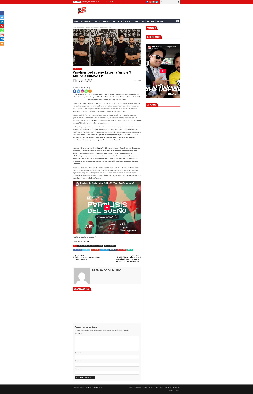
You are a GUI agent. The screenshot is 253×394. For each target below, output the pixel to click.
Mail (130, 249)
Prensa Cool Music (86, 80)
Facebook (78, 249)
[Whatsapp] (86, 91)
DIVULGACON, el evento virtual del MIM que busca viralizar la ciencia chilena (127, 258)
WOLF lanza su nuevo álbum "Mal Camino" (87, 257)
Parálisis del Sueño (92, 120)
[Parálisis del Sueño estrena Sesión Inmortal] (107, 300)
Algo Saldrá (82, 245)
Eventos (97, 21)
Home (74, 27)
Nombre (78, 353)
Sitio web (78, 369)
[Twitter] (78, 91)
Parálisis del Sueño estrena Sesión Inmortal (106, 310)
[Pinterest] (2, 26)
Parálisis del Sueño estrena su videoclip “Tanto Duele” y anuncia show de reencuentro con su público (83, 313)
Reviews (106, 21)
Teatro (160, 21)
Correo (77, 361)
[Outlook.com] (2, 39)
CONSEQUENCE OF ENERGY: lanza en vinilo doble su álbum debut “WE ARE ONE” (108, 2)
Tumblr (113, 249)
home (76, 21)
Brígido (99, 148)
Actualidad (86, 21)
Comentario (79, 334)
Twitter (87, 249)
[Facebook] (74, 91)
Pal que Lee (139, 21)
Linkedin (105, 249)
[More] (90, 91)
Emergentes (117, 21)
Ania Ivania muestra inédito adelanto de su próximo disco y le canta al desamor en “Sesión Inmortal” (130, 313)
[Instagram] (82, 91)
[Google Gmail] (2, 35)
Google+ (96, 249)
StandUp (150, 21)
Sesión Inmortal (110, 245)
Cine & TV (128, 21)
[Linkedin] (2, 22)
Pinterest (122, 249)
